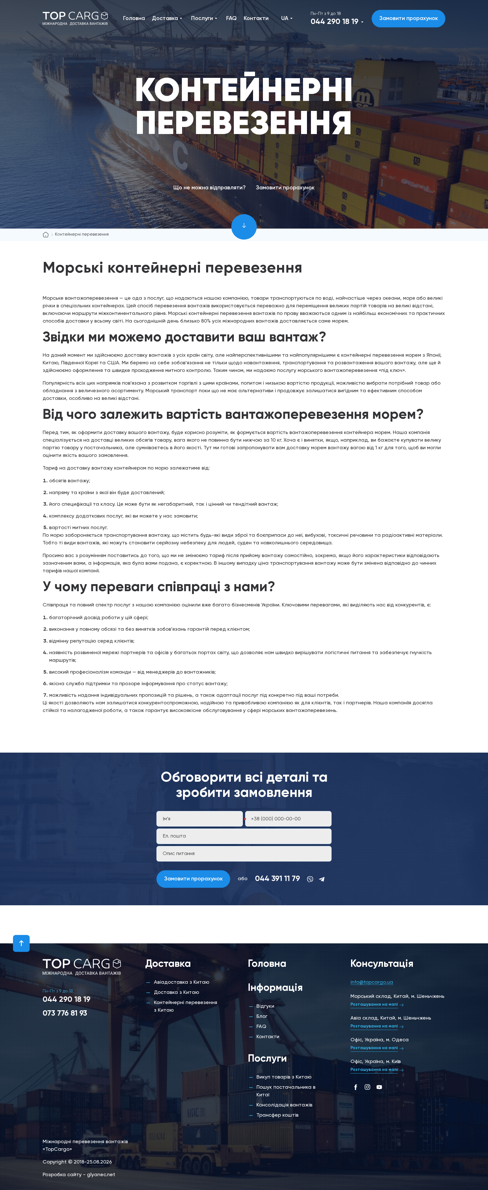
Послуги (202, 18)
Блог (261, 1016)
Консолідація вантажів (284, 1105)
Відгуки (265, 1006)
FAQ (231, 18)
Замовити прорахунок (408, 18)
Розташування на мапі (374, 1004)
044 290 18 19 (334, 22)
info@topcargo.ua (371, 982)
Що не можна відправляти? (209, 187)
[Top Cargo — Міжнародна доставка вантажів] (75, 19)
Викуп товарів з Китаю (283, 1077)
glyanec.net (101, 1174)
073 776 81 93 (65, 1013)
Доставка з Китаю (176, 992)
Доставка (165, 18)
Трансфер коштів (277, 1115)
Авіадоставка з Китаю (181, 982)
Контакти (256, 18)
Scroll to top (21, 943)
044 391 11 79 (277, 879)
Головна (134, 18)
